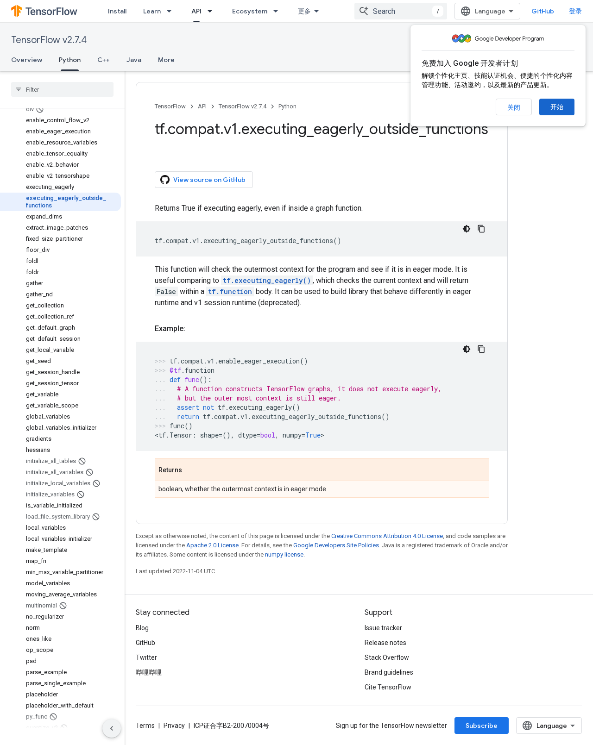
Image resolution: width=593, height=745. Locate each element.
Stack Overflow (387, 657)
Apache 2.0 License (212, 545)
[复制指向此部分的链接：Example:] (194, 328)
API (196, 11)
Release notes (385, 642)
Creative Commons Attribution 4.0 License (387, 535)
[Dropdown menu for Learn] (172, 11)
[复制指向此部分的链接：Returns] (191, 470)
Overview (26, 60)
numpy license (284, 554)
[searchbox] (62, 89)
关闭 (513, 107)
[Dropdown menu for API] (213, 11)
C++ (103, 60)
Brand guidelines (389, 672)
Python (70, 60)
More (166, 60)
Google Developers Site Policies (336, 545)
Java (133, 60)
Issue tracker (383, 628)
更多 (304, 11)
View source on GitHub (209, 179)
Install (117, 11)
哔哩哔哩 (149, 672)
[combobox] (400, 11)
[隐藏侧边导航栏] (111, 728)
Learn (152, 11)
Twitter (146, 657)
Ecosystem (249, 11)
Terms (145, 725)
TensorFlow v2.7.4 (49, 40)
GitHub (542, 11)
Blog (142, 628)
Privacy (174, 725)
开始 (556, 107)
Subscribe (482, 725)
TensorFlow (170, 106)
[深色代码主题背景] (466, 228)
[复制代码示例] (481, 228)
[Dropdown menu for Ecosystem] (278, 11)
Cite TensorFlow (388, 687)
